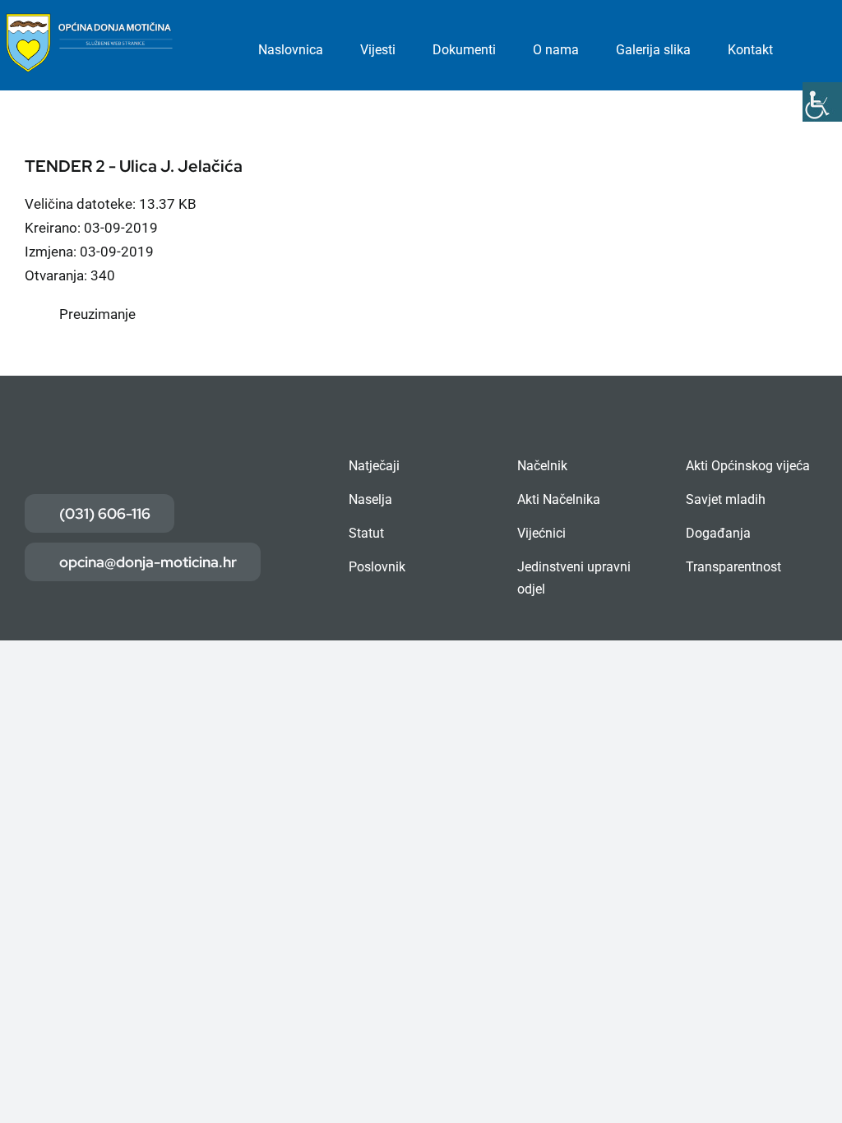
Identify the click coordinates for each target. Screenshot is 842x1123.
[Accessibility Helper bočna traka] (822, 102)
